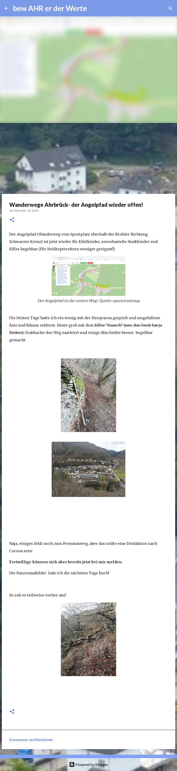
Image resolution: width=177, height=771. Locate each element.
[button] (12, 220)
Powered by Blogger (91, 764)
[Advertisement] (88, 157)
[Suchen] (93, 8)
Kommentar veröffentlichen (31, 739)
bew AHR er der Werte (50, 8)
